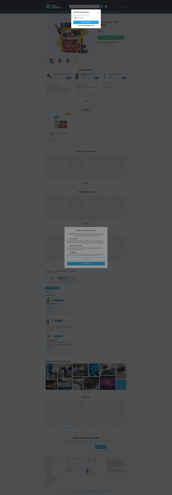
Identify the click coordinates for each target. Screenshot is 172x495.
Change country (86, 22)
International (80, 17)
